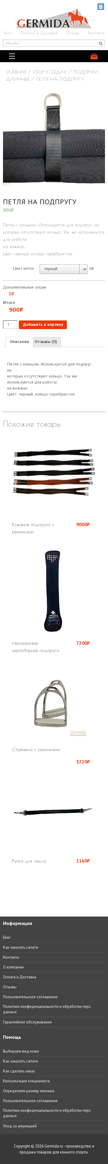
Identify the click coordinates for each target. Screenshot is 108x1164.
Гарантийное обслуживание (27, 1022)
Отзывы (73, 33)
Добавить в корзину (43, 325)
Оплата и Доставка (39, 33)
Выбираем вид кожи (21, 1051)
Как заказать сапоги (20, 947)
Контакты (96, 33)
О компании (13, 967)
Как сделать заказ (19, 1071)
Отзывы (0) (45, 342)
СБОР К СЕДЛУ (50, 71)
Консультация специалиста (26, 1081)
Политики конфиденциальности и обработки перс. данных (47, 1009)
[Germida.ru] (54, 26)
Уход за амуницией (20, 1126)
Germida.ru (53, 1146)
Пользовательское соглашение (30, 996)
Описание (19, 342)
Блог (8, 33)
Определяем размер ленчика (28, 1090)
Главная (16, 71)
